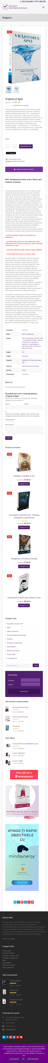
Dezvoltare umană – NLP (10, 956)
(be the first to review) (21, 105)
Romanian (25, 356)
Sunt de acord (14, 1059)
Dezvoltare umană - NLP (15, 624)
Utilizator (11, 680)
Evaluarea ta (10, 420)
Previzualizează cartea (25, 169)
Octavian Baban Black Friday (16, 635)
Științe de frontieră (18, 161)
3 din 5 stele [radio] (9, 421)
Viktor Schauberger (28, 334)
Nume (7, 404)
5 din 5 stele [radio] (13, 421)
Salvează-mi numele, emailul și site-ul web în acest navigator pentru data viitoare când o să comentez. (22, 415)
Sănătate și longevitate (14, 643)
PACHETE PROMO (8, 953)
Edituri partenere (12, 631)
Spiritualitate (11, 647)
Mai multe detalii (33, 1059)
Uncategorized (12, 658)
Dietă (8, 627)
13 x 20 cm (25, 374)
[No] (45, 1053)
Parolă (10, 685)
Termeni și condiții (8, 939)
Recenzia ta (9, 424)
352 (23, 352)
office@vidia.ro (11, 1029)
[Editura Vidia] (19, 7)
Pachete (10, 639)
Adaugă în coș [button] (24, 484)
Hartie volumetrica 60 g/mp (30, 366)
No (23, 1059)
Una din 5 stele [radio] (6, 421)
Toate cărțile (11, 654)
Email (26, 404)
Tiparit (24, 370)
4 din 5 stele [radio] (11, 421)
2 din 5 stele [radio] (7, 421)
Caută (36, 665)
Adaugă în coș (25, 146)
